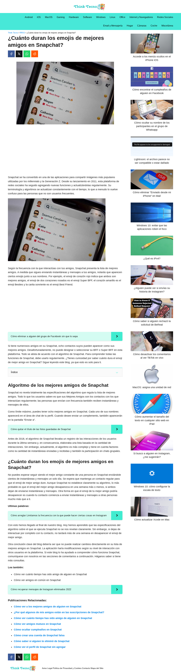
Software (87, 17)
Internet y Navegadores (141, 17)
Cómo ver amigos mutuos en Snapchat (37, 624)
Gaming (61, 17)
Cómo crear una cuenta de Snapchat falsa (39, 635)
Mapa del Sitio (97, 668)
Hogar (130, 25)
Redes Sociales (165, 17)
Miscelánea (167, 25)
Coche (154, 25)
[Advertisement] (65, 147)
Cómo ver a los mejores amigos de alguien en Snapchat (47, 606)
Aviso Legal (47, 668)
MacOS (48, 17)
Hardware (74, 17)
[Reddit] (34, 53)
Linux (112, 17)
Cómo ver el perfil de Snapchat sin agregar (40, 647)
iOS (39, 17)
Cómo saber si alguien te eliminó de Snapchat (41, 641)
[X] (19, 53)
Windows (100, 17)
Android (29, 17)
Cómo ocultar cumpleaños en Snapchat (38, 629)
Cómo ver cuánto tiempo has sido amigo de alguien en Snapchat (53, 618)
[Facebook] (11, 53)
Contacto (86, 668)
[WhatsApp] (26, 53)
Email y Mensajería (112, 25)
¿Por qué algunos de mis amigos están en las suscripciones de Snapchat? (59, 612)
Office (122, 17)
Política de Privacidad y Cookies (67, 668)
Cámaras (141, 25)
